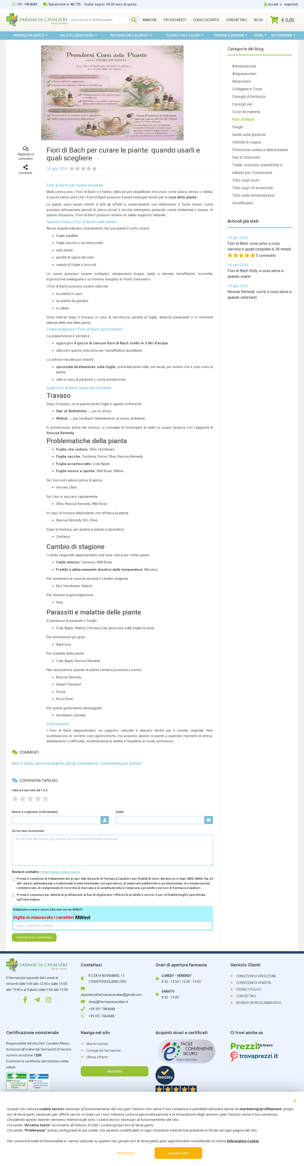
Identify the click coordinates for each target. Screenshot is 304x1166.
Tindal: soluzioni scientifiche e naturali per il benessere (257, 169)
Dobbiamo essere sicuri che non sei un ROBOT (48, 909)
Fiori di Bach (243, 119)
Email (120, 812)
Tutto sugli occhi (245, 180)
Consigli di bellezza (248, 96)
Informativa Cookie (243, 1141)
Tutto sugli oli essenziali (252, 188)
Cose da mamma (246, 112)
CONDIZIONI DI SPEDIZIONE (256, 976)
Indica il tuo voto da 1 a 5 (29, 790)
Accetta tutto (178, 1153)
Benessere (241, 81)
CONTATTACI (246, 996)
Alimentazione (244, 66)
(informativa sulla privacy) (60, 872)
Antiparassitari (244, 74)
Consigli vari (242, 104)
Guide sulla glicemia (249, 134)
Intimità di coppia (246, 142)
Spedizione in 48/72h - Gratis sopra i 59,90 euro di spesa (92, 4)
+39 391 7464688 (102, 1009)
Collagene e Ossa (247, 89)
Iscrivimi (114, 1071)
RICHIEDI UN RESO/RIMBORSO (258, 1003)
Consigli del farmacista (103, 1050)
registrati (291, 4)
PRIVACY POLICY (248, 989)
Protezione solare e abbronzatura (260, 150)
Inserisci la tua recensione (34, 937)
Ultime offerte (97, 1057)
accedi (273, 4)
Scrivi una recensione (28, 831)
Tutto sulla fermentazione (253, 195)
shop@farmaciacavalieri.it (108, 1002)
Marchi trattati (97, 1044)
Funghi (237, 127)
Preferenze (125, 1153)
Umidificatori (242, 203)
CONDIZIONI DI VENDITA (253, 983)
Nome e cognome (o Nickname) (35, 812)
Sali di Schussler (246, 157)
